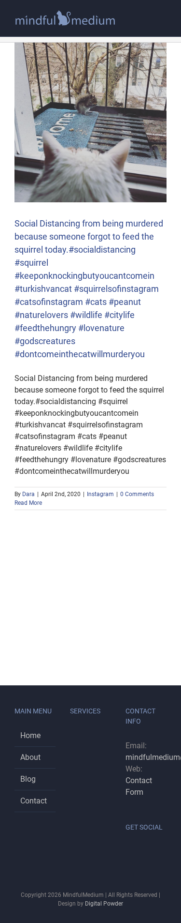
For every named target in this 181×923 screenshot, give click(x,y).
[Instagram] (141, 852)
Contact (33, 800)
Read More (28, 502)
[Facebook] (128, 852)
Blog (28, 779)
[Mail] (154, 852)
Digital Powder (104, 903)
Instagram (100, 494)
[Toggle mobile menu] (163, 21)
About (30, 757)
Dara (28, 494)
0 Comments (137, 494)
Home (30, 735)
